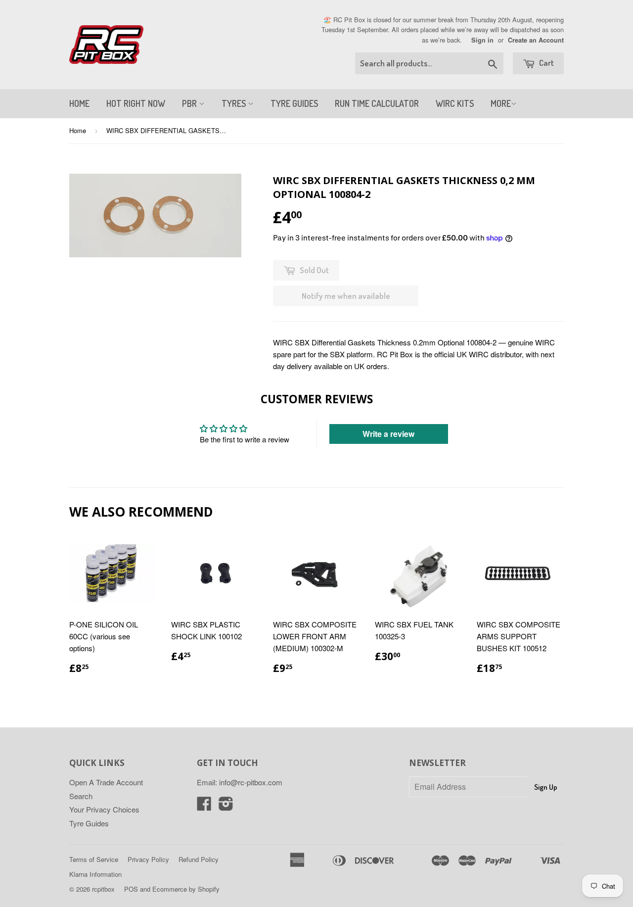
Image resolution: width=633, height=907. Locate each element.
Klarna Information (95, 874)
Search (80, 796)
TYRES (235, 103)
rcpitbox (103, 889)
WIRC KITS (455, 103)
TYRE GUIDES (294, 103)
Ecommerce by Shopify (186, 889)
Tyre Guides (89, 823)
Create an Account (536, 40)
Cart (546, 62)
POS (131, 889)
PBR (190, 103)
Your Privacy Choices (104, 809)
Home (77, 130)
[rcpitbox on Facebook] (204, 806)
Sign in (482, 40)
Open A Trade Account (106, 782)
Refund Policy (199, 859)
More (501, 103)
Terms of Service (93, 859)
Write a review (388, 433)
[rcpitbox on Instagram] (226, 806)
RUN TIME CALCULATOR (377, 103)
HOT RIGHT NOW (135, 103)
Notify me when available (346, 295)
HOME (79, 103)
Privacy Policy (148, 859)
